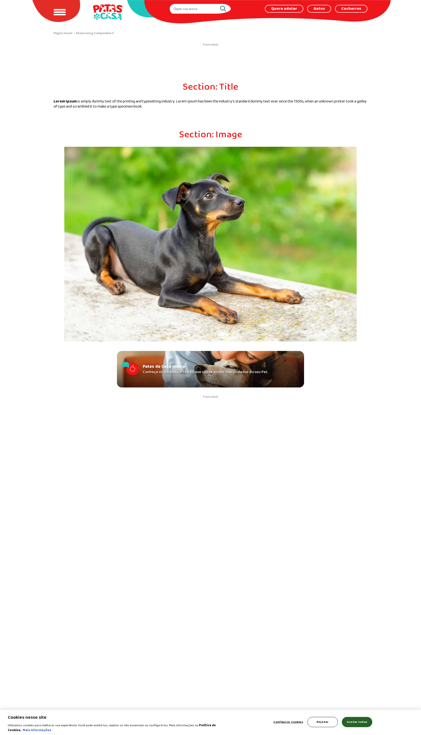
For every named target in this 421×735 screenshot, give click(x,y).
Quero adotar (284, 9)
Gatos (319, 9)
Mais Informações (37, 730)
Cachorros (351, 9)
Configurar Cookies (288, 722)
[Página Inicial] (107, 12)
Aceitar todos (357, 722)
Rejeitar (322, 722)
